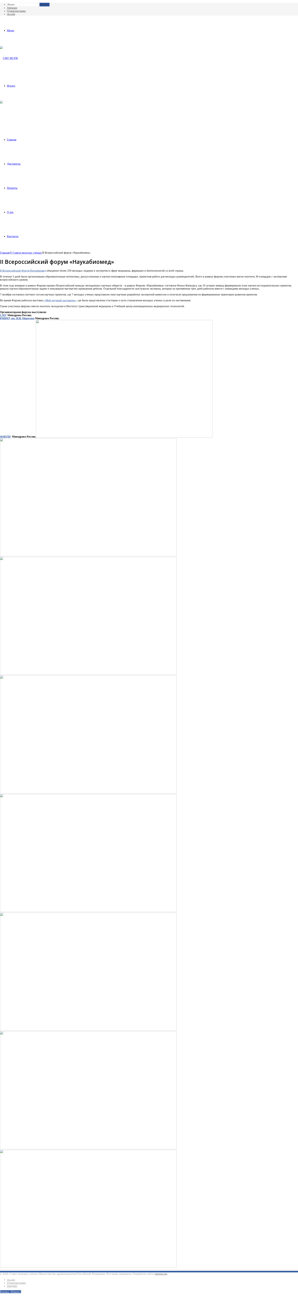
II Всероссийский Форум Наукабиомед (23, 270)
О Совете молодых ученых (26, 252)
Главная (11, 139)
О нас (10, 212)
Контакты (12, 236)
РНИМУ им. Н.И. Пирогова (17, 318)
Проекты (12, 187)
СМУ (3, 315)
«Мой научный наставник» (60, 300)
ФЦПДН (5, 436)
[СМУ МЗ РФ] (9, 58)
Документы (14, 163)
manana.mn (161, 1273)
